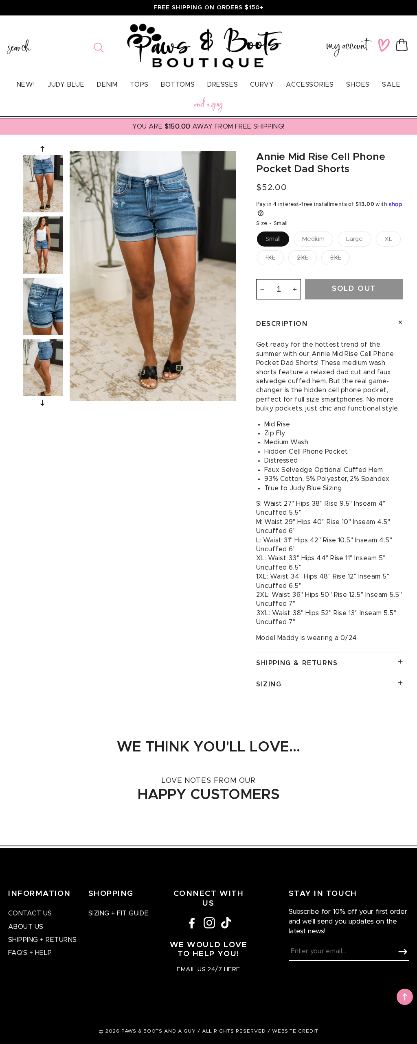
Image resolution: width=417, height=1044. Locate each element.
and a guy (208, 105)
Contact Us (30, 913)
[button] (403, 45)
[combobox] (56, 47)
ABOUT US (26, 927)
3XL (335, 258)
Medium (313, 239)
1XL (270, 258)
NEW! (26, 84)
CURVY (262, 84)
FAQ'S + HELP (30, 953)
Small (273, 239)
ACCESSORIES (310, 84)
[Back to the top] (405, 997)
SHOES (358, 84)
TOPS (139, 84)
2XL (302, 258)
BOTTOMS (178, 84)
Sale (391, 84)
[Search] (99, 47)
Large (354, 239)
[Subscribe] (403, 952)
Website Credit (295, 1031)
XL (388, 239)
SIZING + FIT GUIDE (118, 913)
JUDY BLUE (66, 84)
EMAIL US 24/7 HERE (208, 969)
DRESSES (222, 84)
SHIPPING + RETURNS (42, 940)
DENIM (107, 84)
